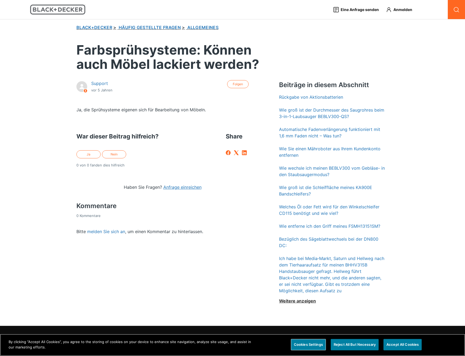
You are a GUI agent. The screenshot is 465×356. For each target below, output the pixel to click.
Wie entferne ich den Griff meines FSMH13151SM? (329, 226)
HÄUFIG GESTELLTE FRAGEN (150, 27)
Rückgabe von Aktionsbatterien (311, 97)
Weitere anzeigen (297, 301)
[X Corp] (236, 152)
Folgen (238, 84)
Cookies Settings (308, 344)
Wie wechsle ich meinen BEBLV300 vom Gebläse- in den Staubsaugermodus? (332, 171)
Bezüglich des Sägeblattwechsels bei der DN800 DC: (328, 242)
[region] (232, 345)
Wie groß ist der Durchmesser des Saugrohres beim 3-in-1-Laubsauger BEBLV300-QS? (331, 113)
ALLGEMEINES (203, 27)
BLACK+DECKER (94, 27)
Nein (114, 154)
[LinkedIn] (244, 152)
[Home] (57, 10)
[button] (402, 9)
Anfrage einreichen (182, 187)
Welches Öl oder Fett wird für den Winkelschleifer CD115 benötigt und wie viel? (329, 210)
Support (99, 83)
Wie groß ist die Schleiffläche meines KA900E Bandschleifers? (325, 191)
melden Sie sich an (106, 231)
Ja (88, 154)
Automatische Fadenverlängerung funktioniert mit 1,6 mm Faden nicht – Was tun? (329, 132)
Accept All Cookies (402, 344)
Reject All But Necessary (355, 344)
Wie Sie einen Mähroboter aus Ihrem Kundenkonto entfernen (330, 152)
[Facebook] (228, 152)
